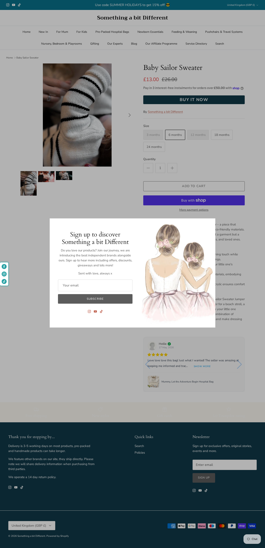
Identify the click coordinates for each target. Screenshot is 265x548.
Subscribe (95, 299)
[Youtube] (95, 311)
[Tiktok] (101, 311)
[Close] (210, 223)
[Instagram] (89, 311)
